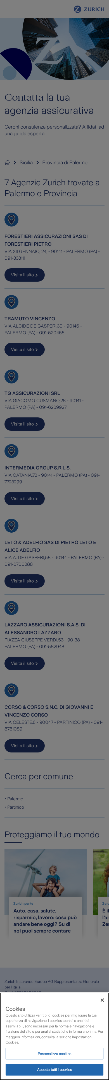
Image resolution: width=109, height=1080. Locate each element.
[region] (54, 1036)
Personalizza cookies (54, 1054)
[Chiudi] (102, 1000)
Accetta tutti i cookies (54, 1069)
